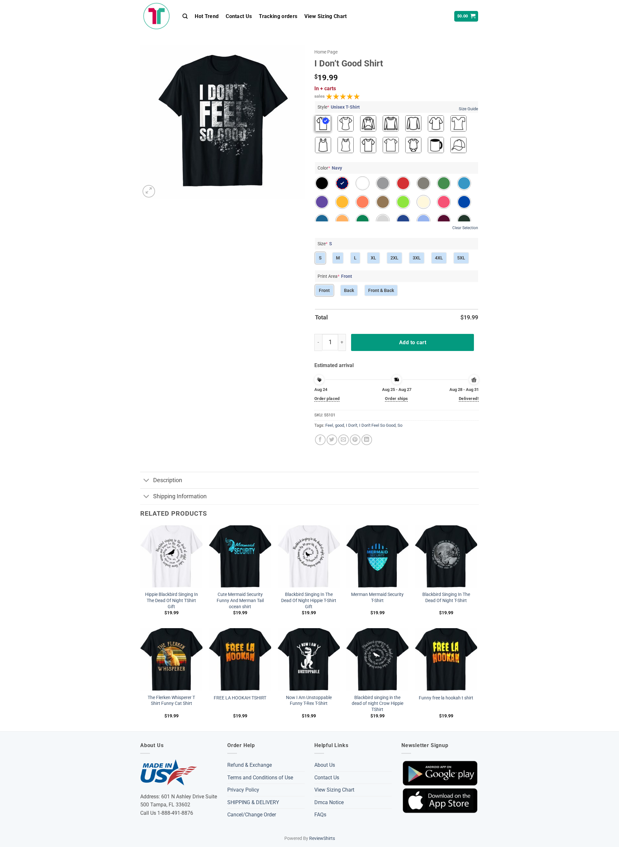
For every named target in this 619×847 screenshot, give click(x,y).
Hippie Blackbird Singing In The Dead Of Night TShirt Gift (171, 600)
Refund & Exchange (249, 765)
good (339, 425)
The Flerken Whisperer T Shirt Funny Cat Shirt (171, 700)
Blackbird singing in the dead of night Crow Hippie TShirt (377, 703)
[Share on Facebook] (320, 439)
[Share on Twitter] (332, 439)
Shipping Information (180, 496)
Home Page (326, 51)
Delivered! (469, 398)
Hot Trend (207, 16)
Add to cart (412, 342)
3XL (417, 257)
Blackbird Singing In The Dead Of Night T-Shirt (446, 597)
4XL (439, 257)
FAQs (320, 815)
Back (349, 290)
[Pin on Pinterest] (355, 439)
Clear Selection (465, 228)
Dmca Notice (329, 802)
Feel (329, 425)
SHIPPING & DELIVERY (253, 802)
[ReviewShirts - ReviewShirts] (156, 16)
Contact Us (239, 16)
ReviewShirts (322, 838)
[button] (185, 16)
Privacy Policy (243, 790)
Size (325, 243)
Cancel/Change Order (251, 815)
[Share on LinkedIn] (366, 439)
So (400, 425)
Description (167, 480)
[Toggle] (146, 481)
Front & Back (381, 290)
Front (324, 290)
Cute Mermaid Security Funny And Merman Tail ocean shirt (240, 600)
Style (339, 107)
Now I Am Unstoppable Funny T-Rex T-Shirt (309, 700)
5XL (461, 257)
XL (373, 257)
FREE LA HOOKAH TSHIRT (240, 698)
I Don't (351, 425)
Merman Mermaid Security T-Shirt (377, 597)
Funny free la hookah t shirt (446, 698)
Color (330, 167)
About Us (324, 765)
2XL (394, 257)
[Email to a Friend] (343, 439)
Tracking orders (278, 16)
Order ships (396, 398)
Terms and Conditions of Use (260, 777)
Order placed (327, 398)
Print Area (335, 276)
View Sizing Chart (325, 16)
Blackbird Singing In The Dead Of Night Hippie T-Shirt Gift (308, 600)
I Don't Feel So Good (377, 425)
